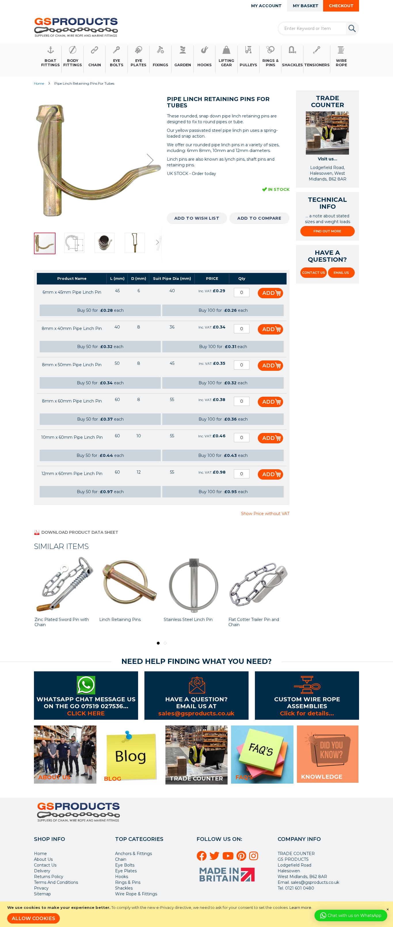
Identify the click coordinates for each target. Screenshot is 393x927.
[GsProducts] (76, 27)
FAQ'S (244, 777)
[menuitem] (51, 60)
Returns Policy (48, 876)
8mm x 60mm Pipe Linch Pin (72, 401)
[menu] (196, 60)
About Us (43, 859)
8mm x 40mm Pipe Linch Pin (72, 328)
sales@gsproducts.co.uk (196, 713)
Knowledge (321, 776)
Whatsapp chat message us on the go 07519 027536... (86, 703)
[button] (45, 160)
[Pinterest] (242, 858)
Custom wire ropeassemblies (307, 703)
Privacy (41, 888)
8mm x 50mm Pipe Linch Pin (72, 364)
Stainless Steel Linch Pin (124, 619)
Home (39, 83)
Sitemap (42, 893)
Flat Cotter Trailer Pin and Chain (189, 622)
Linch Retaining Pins (56, 619)
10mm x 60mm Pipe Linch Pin (72, 437)
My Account (266, 5)
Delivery (42, 870)
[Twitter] (215, 858)
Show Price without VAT (265, 513)
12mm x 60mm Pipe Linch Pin (71, 473)
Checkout (341, 5)
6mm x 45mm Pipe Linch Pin (72, 292)
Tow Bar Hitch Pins (248, 619)
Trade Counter (196, 778)
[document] (197, 914)
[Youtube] (228, 858)
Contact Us (313, 273)
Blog (112, 778)
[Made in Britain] (228, 883)
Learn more (300, 907)
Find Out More (327, 231)
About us (54, 777)
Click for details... (307, 713)
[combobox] (318, 28)
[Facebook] (202, 858)
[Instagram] (254, 858)
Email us (341, 273)
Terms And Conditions (56, 882)
